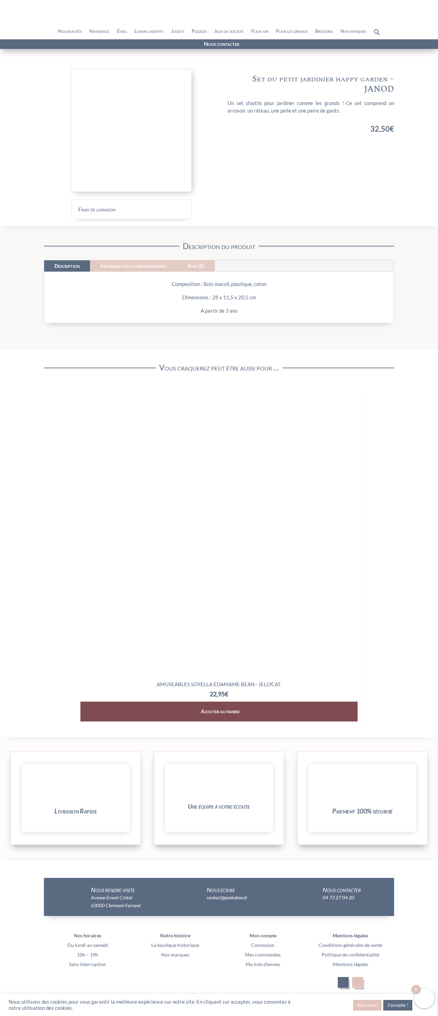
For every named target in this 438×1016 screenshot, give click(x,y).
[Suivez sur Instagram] (79, 44)
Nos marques (353, 31)
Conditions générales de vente (350, 945)
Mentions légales (350, 964)
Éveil (122, 31)
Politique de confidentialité (350, 955)
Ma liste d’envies (263, 964)
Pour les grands (292, 31)
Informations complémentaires (134, 266)
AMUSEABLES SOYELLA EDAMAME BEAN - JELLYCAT (219, 684)
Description (67, 266)
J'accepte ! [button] (397, 1005)
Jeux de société (229, 31)
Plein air (259, 31)
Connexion (262, 945)
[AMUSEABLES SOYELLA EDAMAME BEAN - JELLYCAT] (219, 675)
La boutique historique (175, 945)
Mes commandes (263, 955)
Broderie (324, 31)
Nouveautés (70, 31)
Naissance (99, 31)
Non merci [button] (367, 1005)
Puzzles (199, 31)
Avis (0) (196, 266)
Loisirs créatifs (149, 31)
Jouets (177, 31)
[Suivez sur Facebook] (67, 44)
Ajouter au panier (220, 711)
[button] (377, 34)
